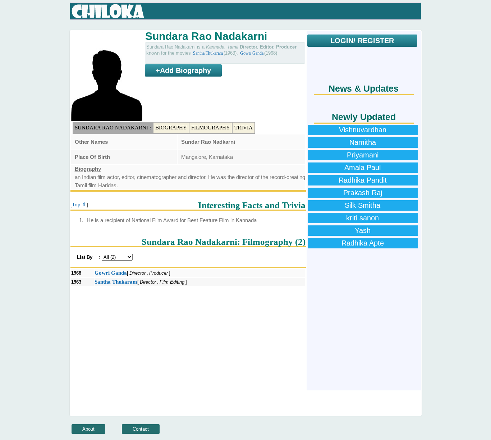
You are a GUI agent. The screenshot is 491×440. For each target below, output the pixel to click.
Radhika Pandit (363, 180)
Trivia (243, 127)
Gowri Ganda (251, 53)
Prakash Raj (362, 193)
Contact (141, 429)
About (88, 429)
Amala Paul (362, 167)
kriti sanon (362, 218)
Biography (171, 127)
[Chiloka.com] (108, 11)
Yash (363, 230)
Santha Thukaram (208, 53)
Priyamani (362, 155)
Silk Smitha (362, 205)
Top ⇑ (79, 204)
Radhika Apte (362, 243)
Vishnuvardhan (362, 130)
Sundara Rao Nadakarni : (113, 127)
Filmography (210, 127)
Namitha (362, 142)
